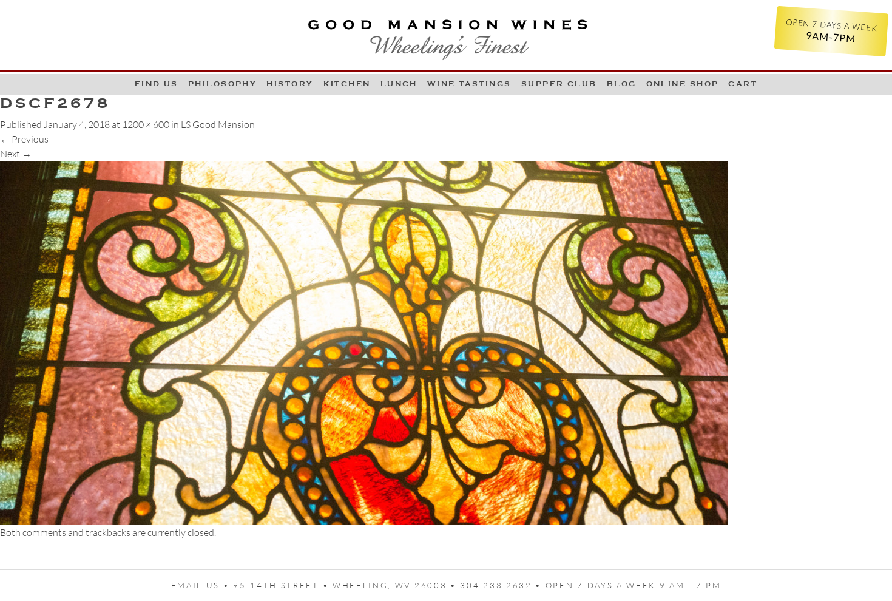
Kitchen (347, 84)
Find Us (156, 84)
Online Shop (682, 84)
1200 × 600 (145, 124)
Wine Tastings (469, 84)
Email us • (202, 585)
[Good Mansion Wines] (446, 35)
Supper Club (559, 84)
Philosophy (222, 84)
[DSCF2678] (364, 342)
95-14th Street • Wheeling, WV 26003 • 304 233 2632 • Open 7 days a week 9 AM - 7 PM (477, 585)
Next (16, 154)
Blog (622, 84)
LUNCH (398, 84)
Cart (742, 84)
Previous (24, 139)
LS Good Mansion (218, 124)
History (289, 84)
